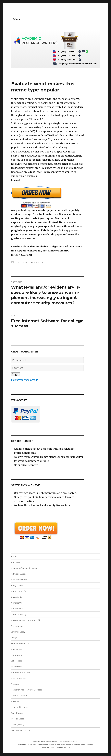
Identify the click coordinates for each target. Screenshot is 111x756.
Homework (16, 655)
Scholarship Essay (20, 707)
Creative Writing (18, 614)
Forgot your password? (24, 379)
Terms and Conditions (21, 730)
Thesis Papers (17, 719)
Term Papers (17, 713)
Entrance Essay (18, 632)
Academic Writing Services (24, 568)
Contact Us (16, 603)
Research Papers (19, 695)
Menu (16, 19)
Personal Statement (20, 672)
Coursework (17, 608)
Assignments (17, 585)
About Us (15, 562)
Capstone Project (19, 591)
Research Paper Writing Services (26, 690)
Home (14, 556)
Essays (14, 637)
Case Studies (17, 597)
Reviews (15, 701)
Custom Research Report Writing (26, 620)
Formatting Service (20, 643)
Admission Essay (18, 574)
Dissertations (17, 626)
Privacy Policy (17, 724)
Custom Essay (22, 262)
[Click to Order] (47, 197)
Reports (15, 684)
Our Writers (16, 666)
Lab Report (16, 661)
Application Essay (19, 579)
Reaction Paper (18, 678)
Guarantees (16, 649)
